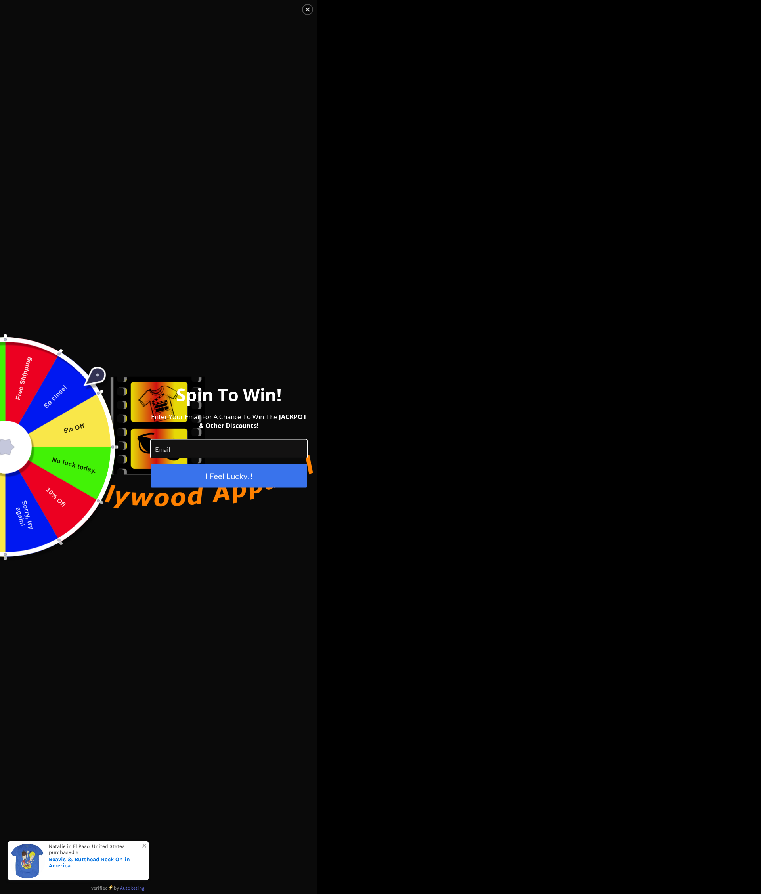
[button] (307, 9)
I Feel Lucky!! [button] (229, 476)
